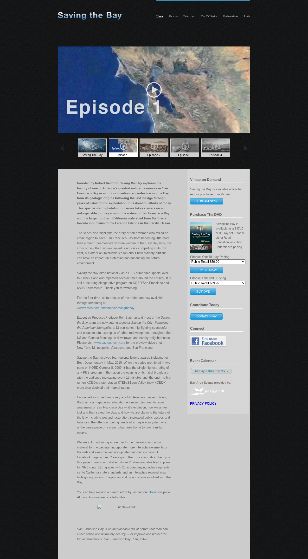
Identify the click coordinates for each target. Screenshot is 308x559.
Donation (155, 492)
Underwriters (230, 16)
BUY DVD (203, 291)
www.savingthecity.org (109, 342)
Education (189, 16)
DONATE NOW (206, 316)
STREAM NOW (206, 201)
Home (159, 16)
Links (247, 16)
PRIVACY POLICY (203, 403)
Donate (173, 16)
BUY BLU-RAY (206, 270)
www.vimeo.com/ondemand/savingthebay (106, 308)
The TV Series (209, 16)
